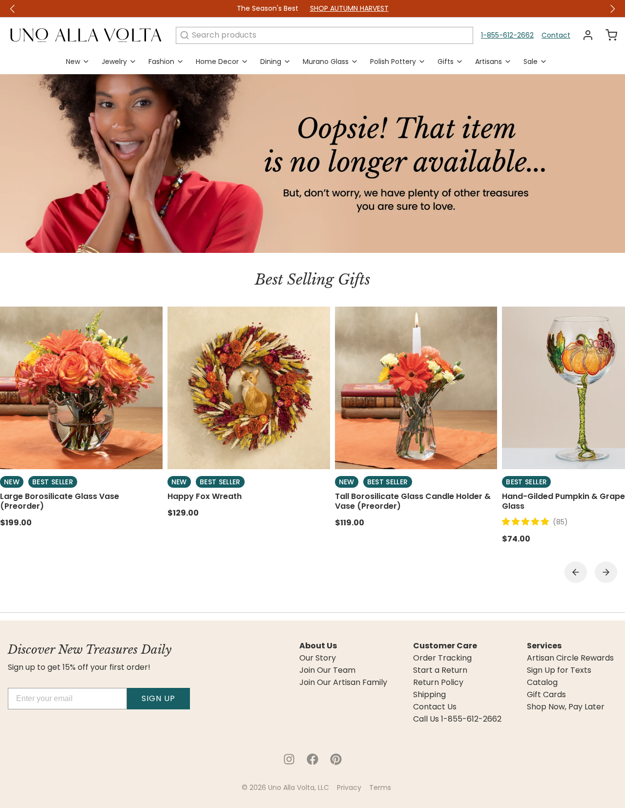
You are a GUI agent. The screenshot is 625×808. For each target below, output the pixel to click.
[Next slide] (606, 572)
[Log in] (584, 35)
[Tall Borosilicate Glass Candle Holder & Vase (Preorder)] (416, 388)
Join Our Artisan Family (343, 682)
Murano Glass (326, 61)
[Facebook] (312, 759)
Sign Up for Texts (559, 670)
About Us (318, 646)
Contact (556, 35)
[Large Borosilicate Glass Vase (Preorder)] (81, 388)
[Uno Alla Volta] (86, 35)
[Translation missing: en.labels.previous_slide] (13, 9)
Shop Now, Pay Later (565, 707)
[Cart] (607, 35)
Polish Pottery (393, 61)
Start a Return (440, 670)
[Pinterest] (336, 759)
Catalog (542, 682)
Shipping (429, 695)
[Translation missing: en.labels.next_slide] (612, 9)
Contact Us (435, 707)
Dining (270, 61)
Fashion (161, 61)
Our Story (317, 658)
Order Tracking (442, 658)
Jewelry (114, 61)
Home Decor (217, 61)
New (73, 61)
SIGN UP (158, 698)
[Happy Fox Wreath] (248, 388)
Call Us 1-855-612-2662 (457, 719)
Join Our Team (327, 670)
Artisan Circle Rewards (570, 658)
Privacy (349, 787)
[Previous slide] (575, 572)
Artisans (488, 61)
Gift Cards (546, 695)
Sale (530, 61)
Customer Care (445, 646)
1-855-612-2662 (507, 35)
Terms (380, 787)
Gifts (446, 61)
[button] (527, 521)
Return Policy (438, 682)
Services (544, 646)
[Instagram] (289, 759)
